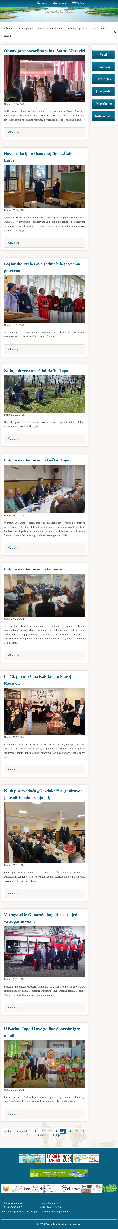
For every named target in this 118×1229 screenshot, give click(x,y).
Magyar (80, 2)
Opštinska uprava (76, 28)
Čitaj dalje (13, 132)
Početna (7, 28)
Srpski (44, 2)
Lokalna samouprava (49, 28)
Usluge (7, 35)
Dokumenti (98, 28)
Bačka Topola (24, 28)
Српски (62, 2)
